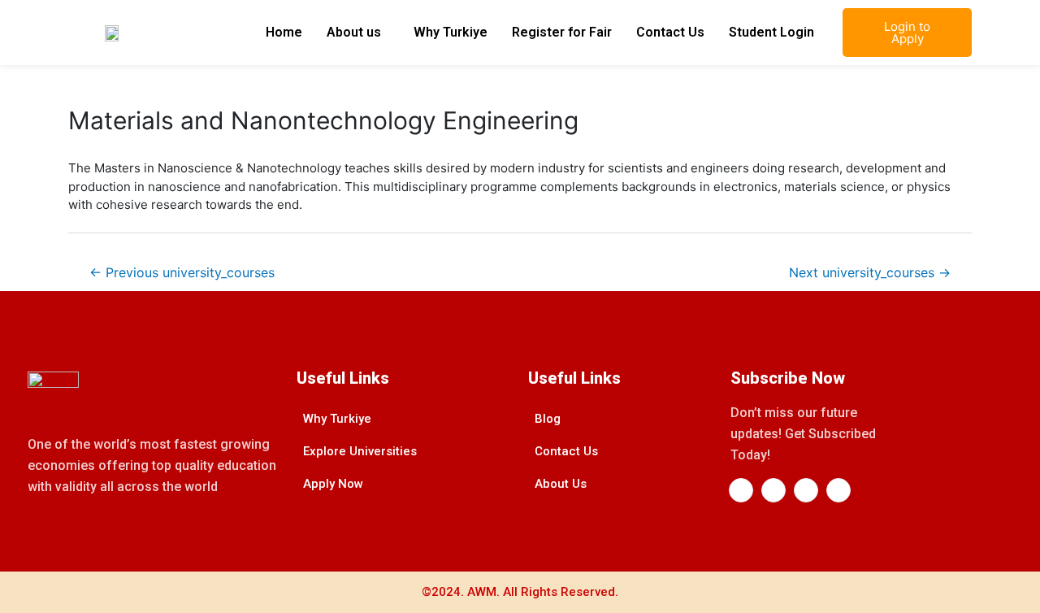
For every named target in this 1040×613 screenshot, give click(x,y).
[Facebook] (741, 490)
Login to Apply (907, 32)
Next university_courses (870, 272)
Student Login (771, 32)
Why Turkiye (451, 32)
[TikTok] (838, 490)
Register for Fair (562, 32)
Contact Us (670, 32)
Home (284, 32)
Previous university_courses (182, 272)
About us (354, 32)
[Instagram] (806, 490)
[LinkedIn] (773, 490)
